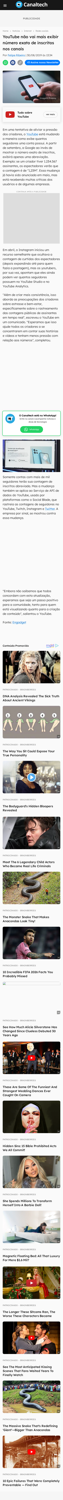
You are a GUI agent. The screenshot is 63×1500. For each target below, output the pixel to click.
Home (5, 31)
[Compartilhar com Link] (20, 62)
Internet (28, 31)
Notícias (16, 31)
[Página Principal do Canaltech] (31, 7)
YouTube (32, 134)
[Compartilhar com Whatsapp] (5, 62)
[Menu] (5, 6)
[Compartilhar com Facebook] (12, 62)
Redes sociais (42, 31)
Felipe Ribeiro (16, 55)
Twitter (50, 509)
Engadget (19, 622)
